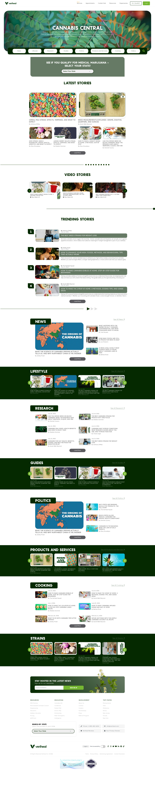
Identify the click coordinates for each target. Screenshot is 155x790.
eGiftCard (33, 718)
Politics (81, 51)
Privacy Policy (94, 754)
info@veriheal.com (112, 726)
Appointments (90, 3)
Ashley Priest (66, 247)
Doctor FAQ (57, 710)
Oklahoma (106, 708)
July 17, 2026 (65, 249)
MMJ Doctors (34, 703)
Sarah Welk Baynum (69, 284)
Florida (105, 715)
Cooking (118, 51)
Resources (112, 3)
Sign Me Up (73, 688)
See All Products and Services (112, 549)
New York (105, 718)
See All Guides (118, 463)
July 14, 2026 (65, 232)
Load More (77, 153)
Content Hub (102, 3)
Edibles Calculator (35, 713)
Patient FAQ (57, 708)
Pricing (32, 715)
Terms (87, 754)
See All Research (117, 408)
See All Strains (118, 638)
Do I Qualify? (136, 3)
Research (50, 51)
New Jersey (106, 713)
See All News (119, 319)
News (19, 51)
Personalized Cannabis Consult (39, 705)
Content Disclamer (119, 754)
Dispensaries (124, 3)
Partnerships (82, 710)
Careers (81, 708)
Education (33, 710)
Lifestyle (35, 51)
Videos (133, 51)
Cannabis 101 (58, 703)
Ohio (104, 705)
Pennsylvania (107, 703)
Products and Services (99, 51)
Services (79, 3)
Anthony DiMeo (67, 230)
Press (80, 713)
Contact (81, 705)
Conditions (57, 705)
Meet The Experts (59, 715)
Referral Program (84, 715)
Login (146, 3)
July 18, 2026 (65, 285)
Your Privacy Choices (113, 730)
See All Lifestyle (117, 371)
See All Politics (118, 498)
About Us (81, 703)
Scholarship (58, 713)
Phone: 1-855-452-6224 (91, 726)
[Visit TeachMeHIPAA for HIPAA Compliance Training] (91, 764)
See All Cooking (117, 585)
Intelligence (57, 718)
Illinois (105, 710)
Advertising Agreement (106, 754)
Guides (66, 51)
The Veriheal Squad (68, 266)
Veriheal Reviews (88, 730)
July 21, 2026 (65, 267)
